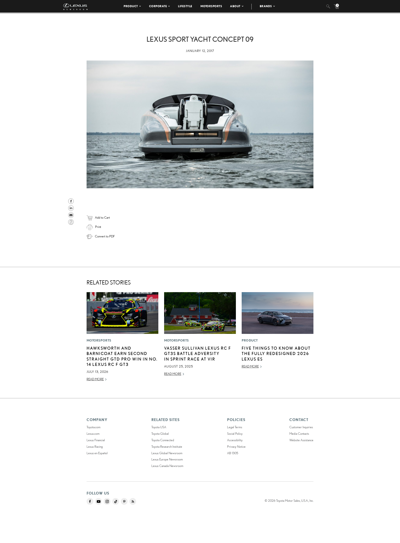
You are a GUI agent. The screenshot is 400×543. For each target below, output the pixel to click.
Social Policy (235, 433)
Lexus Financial (96, 440)
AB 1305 (232, 453)
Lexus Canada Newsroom (167, 466)
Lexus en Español (97, 453)
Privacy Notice (236, 446)
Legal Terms (234, 427)
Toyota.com (93, 427)
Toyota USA (158, 427)
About (235, 6)
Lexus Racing (95, 446)
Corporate (158, 6)
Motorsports (211, 6)
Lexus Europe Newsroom (167, 459)
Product (131, 6)
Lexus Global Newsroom (166, 453)
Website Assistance (301, 440)
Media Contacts (299, 433)
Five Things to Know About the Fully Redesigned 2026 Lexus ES (276, 353)
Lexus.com (93, 433)
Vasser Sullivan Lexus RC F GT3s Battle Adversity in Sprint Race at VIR (197, 353)
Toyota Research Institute (166, 446)
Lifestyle (185, 6)
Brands (266, 6)
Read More (95, 379)
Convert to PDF (105, 236)
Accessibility (235, 440)
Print (98, 227)
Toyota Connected (162, 440)
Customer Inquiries (301, 427)
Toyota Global (160, 433)
